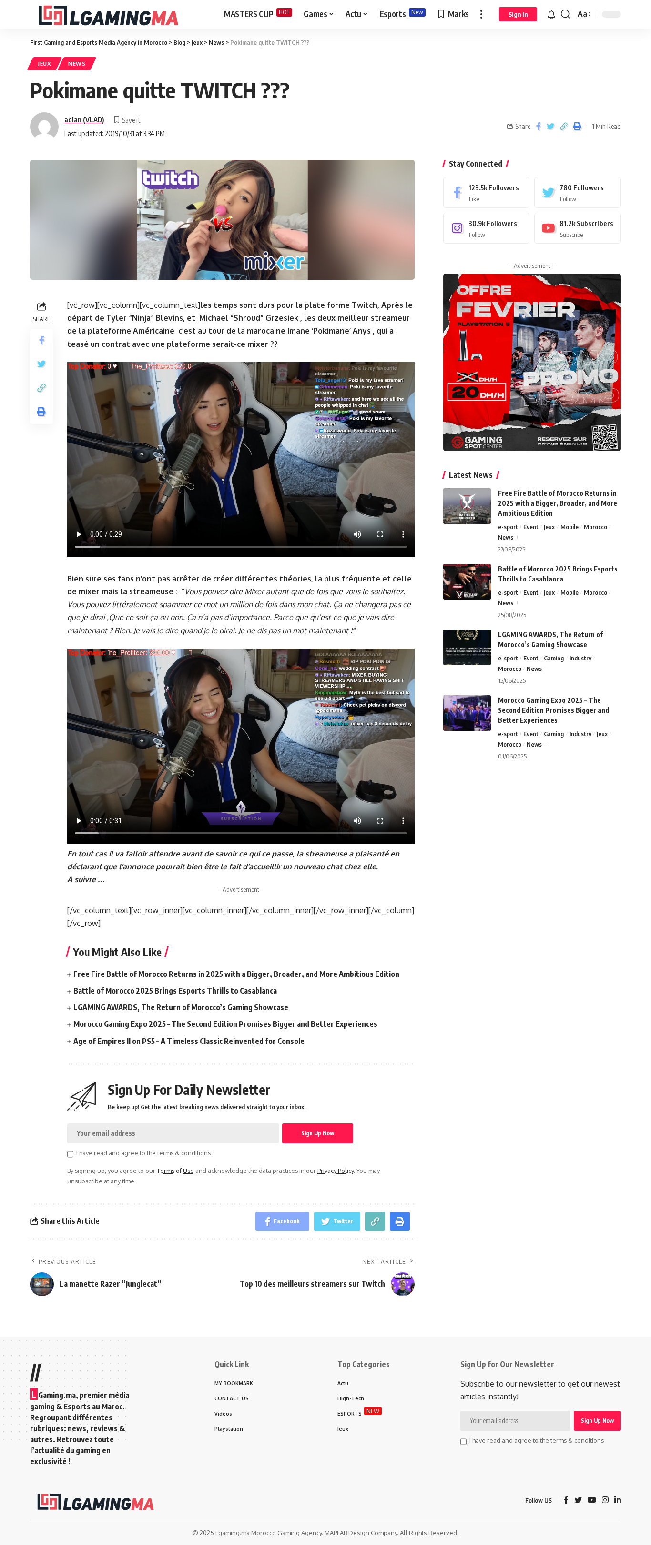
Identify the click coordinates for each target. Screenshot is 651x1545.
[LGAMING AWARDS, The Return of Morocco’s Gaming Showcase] (467, 647)
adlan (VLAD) (84, 119)
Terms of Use (175, 1170)
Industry (580, 658)
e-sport (508, 527)
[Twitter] (577, 192)
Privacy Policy (335, 1170)
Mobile (569, 527)
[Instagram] (486, 228)
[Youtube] (577, 228)
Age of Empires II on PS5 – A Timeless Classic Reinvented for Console (189, 1041)
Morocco (595, 527)
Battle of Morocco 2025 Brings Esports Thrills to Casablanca (175, 990)
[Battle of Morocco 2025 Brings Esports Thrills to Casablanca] (467, 582)
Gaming (554, 658)
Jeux (44, 63)
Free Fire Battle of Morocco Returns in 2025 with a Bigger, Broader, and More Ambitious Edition (236, 974)
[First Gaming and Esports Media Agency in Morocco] (119, 14)
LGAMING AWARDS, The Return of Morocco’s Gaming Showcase (180, 1007)
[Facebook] (486, 192)
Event (531, 527)
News (77, 63)
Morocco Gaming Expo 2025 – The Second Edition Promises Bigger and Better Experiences (225, 1024)
